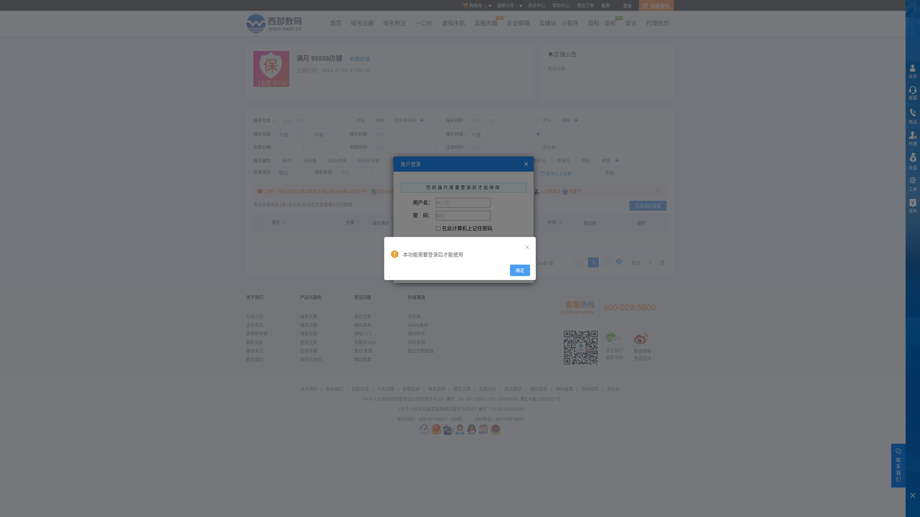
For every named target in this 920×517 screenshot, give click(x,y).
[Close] (527, 247)
